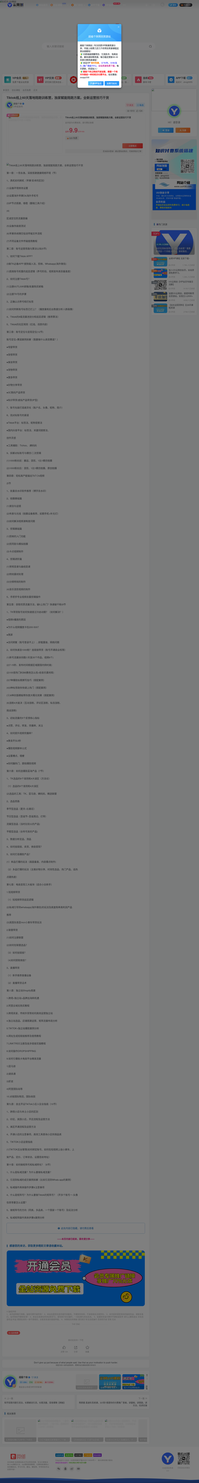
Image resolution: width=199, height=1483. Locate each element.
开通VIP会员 (96, 83)
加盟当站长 (112, 83)
